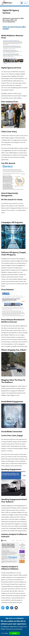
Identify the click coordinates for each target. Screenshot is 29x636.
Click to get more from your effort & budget (14, 28)
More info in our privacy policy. (14, 629)
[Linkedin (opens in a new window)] (7, 609)
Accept (14, 633)
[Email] (16, 609)
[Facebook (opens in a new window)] (11, 609)
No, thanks (4, 633)
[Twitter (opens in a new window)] (3, 609)
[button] (24, 3)
